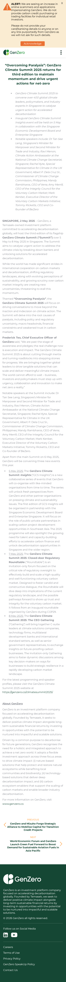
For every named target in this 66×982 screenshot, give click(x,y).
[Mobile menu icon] (61, 52)
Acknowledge (32, 43)
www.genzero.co (13, 803)
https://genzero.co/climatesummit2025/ (27, 692)
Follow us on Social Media (19, 928)
